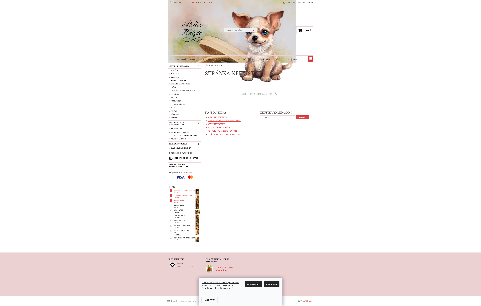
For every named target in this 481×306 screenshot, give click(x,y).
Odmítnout (253, 284)
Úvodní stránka (171, 59)
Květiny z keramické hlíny (183, 91)
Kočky (173, 87)
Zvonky (174, 118)
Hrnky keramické (178, 80)
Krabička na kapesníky (181, 148)
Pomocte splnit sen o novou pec (183, 159)
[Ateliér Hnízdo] (192, 31)
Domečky (175, 74)
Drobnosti (175, 77)
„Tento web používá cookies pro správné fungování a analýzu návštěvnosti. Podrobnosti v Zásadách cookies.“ (220, 285)
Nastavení (209, 300)
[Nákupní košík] (172, 265)
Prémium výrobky (179, 104)
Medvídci (175, 94)
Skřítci (174, 111)
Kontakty (292, 59)
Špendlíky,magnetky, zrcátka (184, 135)
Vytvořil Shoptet (306, 301)
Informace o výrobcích (271, 59)
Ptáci (173, 108)
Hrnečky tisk (176, 129)
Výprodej (175, 114)
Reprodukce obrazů (180, 132)
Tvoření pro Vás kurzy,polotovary (178, 166)
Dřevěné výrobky (246, 59)
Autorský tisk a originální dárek (216, 59)
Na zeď (174, 97)
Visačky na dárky (178, 139)
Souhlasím (272, 284)
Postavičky (176, 101)
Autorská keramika (186, 59)
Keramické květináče (180, 84)
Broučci (174, 70)
